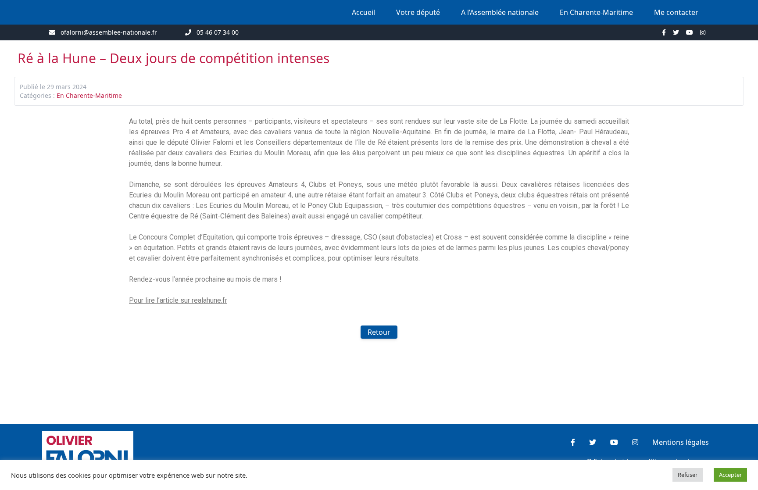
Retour (379, 332)
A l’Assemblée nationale (500, 12)
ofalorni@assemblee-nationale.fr (109, 32)
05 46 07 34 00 (218, 32)
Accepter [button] (730, 475)
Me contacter (676, 12)
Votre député (418, 12)
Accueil (363, 12)
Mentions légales (680, 442)
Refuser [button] (687, 475)
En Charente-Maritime (596, 12)
